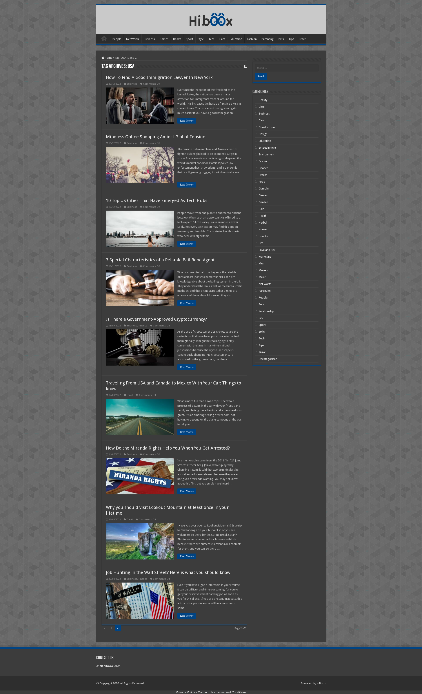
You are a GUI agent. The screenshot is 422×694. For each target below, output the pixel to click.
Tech (212, 39)
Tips (291, 39)
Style (201, 39)
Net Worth (132, 39)
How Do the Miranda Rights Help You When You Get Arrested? (168, 448)
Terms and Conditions (231, 692)
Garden (263, 202)
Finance (142, 325)
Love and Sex (267, 249)
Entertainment (267, 147)
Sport (189, 39)
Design (263, 134)
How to (263, 236)
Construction (267, 127)
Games (164, 39)
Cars (222, 39)
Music (262, 277)
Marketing (265, 256)
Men (261, 263)
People (117, 39)
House (263, 229)
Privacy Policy (185, 692)
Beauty (263, 100)
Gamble (264, 188)
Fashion (252, 39)
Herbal (263, 222)
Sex (261, 318)
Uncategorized (268, 359)
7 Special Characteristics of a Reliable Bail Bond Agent (160, 259)
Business (149, 39)
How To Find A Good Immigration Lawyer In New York (159, 77)
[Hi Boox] (211, 18)
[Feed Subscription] (245, 66)
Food (262, 181)
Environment (266, 154)
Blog (262, 106)
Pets (281, 39)
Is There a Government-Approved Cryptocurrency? (156, 319)
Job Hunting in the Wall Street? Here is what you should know (168, 572)
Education (236, 39)
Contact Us (205, 692)
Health (177, 39)
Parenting (268, 39)
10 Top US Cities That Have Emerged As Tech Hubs (156, 200)
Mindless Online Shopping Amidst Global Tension (155, 136)
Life (261, 243)
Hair (261, 209)
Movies (263, 270)
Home (104, 38)
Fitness (263, 175)
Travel (303, 39)
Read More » (187, 120)
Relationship (266, 311)
